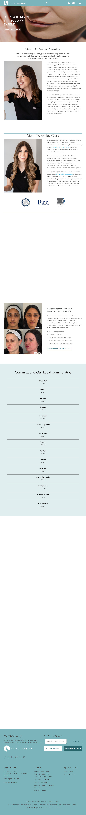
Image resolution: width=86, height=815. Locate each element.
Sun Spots (9, 251)
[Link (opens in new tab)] (5, 757)
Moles (29, 279)
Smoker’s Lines (11, 242)
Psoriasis (30, 247)
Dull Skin (9, 275)
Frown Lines (10, 283)
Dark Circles (10, 247)
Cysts (29, 283)
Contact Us (53, 671)
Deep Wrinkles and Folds (14, 255)
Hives (29, 251)
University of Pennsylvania (60, 147)
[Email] (73, 3)
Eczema (29, 242)
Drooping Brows (11, 271)
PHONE (11, 779)
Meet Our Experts (12, 29)
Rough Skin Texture (12, 299)
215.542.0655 (54, 736)
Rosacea (30, 275)
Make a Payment (70, 775)
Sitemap (56, 801)
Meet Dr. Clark (54, 199)
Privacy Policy (31, 801)
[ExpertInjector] (74, 126)
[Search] (47, 3)
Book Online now (73, 749)
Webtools (74, 804)
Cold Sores (30, 255)
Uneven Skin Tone (12, 263)
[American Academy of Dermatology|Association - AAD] (11, 127)
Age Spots (9, 238)
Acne (28, 238)
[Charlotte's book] (63, 127)
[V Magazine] (38, 127)
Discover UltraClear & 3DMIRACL (59, 348)
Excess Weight (11, 279)
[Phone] (69, 3)
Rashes (29, 271)
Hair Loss (9, 287)
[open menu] (79, 2)
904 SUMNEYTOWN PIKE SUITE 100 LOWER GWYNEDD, (16, 773)
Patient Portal (68, 771)
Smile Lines (10, 259)
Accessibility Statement (45, 801)
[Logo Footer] (19, 746)
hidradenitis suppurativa (64, 174)
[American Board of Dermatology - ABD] (25, 127)
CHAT (10, 782)
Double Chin (10, 267)
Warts (29, 267)
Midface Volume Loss (13, 295)
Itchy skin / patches (33, 259)
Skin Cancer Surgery (34, 293)
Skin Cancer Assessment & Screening (35, 288)
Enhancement (11, 291)
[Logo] (15, 3)
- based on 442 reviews (49, 808)
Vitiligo (29, 263)
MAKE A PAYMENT (53, 749)
